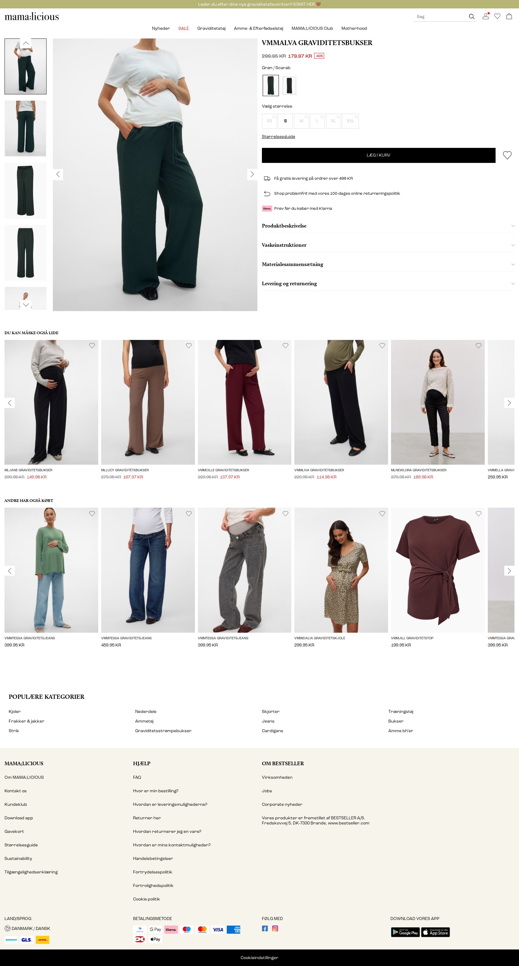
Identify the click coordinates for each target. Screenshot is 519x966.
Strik (14, 730)
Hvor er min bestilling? (155, 790)
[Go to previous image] (25, 43)
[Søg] (472, 16)
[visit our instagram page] (275, 930)
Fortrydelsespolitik (152, 872)
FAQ (137, 777)
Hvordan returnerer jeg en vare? (167, 831)
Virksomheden (277, 777)
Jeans (268, 721)
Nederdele (145, 711)
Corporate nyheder (282, 804)
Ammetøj (144, 721)
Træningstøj (400, 711)
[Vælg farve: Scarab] (271, 85)
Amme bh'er (400, 730)
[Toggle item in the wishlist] (507, 155)
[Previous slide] (10, 403)
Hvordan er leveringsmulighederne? (170, 804)
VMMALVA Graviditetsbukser (317, 42)
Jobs (267, 790)
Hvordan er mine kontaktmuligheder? (172, 845)
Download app (19, 818)
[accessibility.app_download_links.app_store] (435, 937)
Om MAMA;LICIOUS (24, 777)
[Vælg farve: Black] (289, 85)
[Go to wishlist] (497, 17)
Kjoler (15, 711)
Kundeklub (16, 804)
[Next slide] (509, 403)
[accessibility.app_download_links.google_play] (405, 937)
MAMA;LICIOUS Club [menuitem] (312, 28)
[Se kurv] (509, 16)
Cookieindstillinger (259, 957)
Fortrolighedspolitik (153, 885)
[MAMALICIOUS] (32, 19)
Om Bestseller (283, 763)
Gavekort (14, 831)
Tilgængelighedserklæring (31, 872)
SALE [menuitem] (183, 28)
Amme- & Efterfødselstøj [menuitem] (258, 28)
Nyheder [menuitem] (161, 28)
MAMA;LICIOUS (24, 763)
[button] (269, 121)
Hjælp (141, 763)
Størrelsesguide (21, 845)
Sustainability (18, 858)
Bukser (396, 721)
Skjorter (271, 711)
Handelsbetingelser (153, 858)
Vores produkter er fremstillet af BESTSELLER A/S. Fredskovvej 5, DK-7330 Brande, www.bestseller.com (315, 820)
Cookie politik (146, 899)
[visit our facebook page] (265, 930)
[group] (51, 414)
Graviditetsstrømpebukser (163, 730)
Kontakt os (16, 790)
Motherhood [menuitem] (354, 28)
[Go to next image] (25, 305)
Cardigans (272, 730)
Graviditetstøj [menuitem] (211, 28)
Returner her (147, 818)
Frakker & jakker (26, 721)
